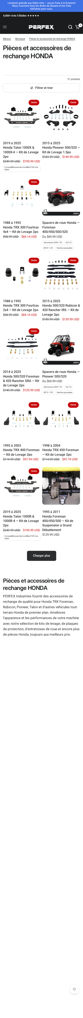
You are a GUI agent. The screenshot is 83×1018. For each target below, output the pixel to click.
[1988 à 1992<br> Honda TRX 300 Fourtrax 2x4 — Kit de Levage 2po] (22, 275)
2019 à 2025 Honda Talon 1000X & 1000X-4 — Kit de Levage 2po (21, 150)
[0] (77, 27)
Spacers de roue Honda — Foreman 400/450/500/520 (61, 227)
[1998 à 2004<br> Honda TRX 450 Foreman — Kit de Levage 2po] (61, 419)
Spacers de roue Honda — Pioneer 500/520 (61, 374)
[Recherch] (70, 27)
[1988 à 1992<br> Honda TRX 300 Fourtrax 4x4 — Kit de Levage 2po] (22, 197)
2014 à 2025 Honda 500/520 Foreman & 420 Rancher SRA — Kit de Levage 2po (21, 378)
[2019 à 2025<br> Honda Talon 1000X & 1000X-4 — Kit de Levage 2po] (22, 117)
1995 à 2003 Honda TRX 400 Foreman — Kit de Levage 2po (21, 450)
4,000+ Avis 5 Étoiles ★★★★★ (21, 15)
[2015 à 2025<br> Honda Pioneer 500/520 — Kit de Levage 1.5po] (61, 117)
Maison (7, 38)
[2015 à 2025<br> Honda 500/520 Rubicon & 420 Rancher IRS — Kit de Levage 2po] (61, 275)
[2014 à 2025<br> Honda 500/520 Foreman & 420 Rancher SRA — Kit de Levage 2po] (22, 346)
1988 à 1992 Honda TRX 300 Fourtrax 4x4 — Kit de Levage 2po (21, 227)
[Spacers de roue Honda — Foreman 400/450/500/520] (61, 197)
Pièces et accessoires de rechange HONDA (52, 38)
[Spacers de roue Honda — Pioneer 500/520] (61, 346)
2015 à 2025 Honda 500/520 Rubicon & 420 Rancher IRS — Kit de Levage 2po (61, 308)
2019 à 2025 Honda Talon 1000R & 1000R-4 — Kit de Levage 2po (21, 518)
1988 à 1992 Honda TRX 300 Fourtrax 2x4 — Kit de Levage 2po (21, 305)
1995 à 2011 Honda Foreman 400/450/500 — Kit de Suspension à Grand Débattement (57, 521)
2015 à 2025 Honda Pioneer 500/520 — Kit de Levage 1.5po (61, 147)
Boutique (20, 38)
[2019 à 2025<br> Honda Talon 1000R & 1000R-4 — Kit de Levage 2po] (22, 486)
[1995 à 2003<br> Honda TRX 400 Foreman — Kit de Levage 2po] (22, 419)
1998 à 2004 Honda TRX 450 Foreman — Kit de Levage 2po (60, 450)
